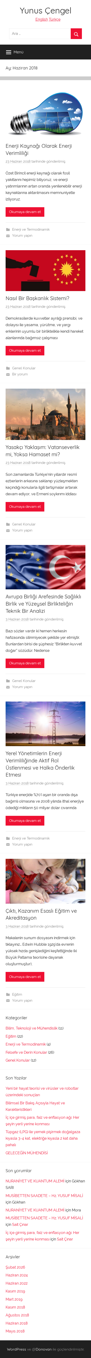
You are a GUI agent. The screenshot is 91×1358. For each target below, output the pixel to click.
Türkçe (54, 19)
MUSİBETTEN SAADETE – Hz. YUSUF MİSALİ (44, 1196)
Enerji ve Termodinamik (31, 229)
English (41, 19)
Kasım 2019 (15, 1291)
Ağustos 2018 (17, 1315)
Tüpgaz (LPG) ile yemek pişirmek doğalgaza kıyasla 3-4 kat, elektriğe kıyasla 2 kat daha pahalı (43, 1138)
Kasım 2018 (15, 1307)
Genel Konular (23, 368)
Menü (19, 51)
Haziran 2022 (17, 1283)
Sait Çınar (20, 1224)
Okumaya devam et (25, 212)
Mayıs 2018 (15, 1331)
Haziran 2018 (17, 1323)
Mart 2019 (14, 1299)
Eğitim (17, 994)
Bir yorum (20, 374)
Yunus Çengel (45, 10)
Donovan (44, 1349)
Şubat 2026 (15, 1267)
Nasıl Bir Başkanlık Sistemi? (37, 298)
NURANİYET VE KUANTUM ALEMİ (35, 1181)
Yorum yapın (22, 235)
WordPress (16, 1349)
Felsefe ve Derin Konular (26, 1052)
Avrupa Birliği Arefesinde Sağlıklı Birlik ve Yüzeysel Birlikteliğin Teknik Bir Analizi (43, 603)
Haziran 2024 (17, 1275)
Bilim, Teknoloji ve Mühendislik (31, 1028)
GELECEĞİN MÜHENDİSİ (27, 1153)
